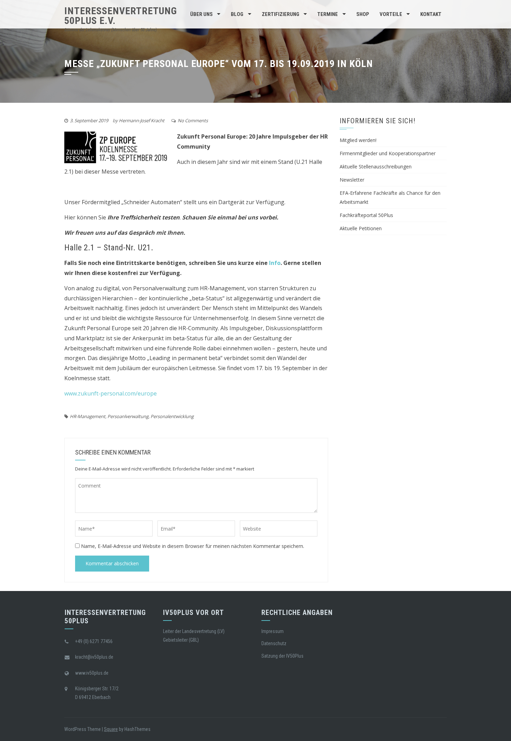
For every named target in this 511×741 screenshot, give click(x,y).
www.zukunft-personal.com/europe (110, 393)
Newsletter (352, 179)
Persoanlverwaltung (127, 416)
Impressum (272, 631)
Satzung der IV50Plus (282, 656)
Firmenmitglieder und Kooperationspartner (388, 153)
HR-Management (87, 416)
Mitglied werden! (358, 140)
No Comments (193, 120)
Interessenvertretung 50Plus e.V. (120, 15)
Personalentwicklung (172, 416)
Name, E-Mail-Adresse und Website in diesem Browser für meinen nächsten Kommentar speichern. (192, 546)
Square (111, 729)
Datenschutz (273, 643)
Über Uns (201, 14)
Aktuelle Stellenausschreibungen (376, 166)
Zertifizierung (280, 14)
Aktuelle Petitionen (361, 228)
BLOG (237, 14)
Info (275, 263)
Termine (327, 14)
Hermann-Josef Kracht (141, 120)
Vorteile (391, 14)
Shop (362, 14)
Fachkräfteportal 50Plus (366, 215)
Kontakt (430, 14)
